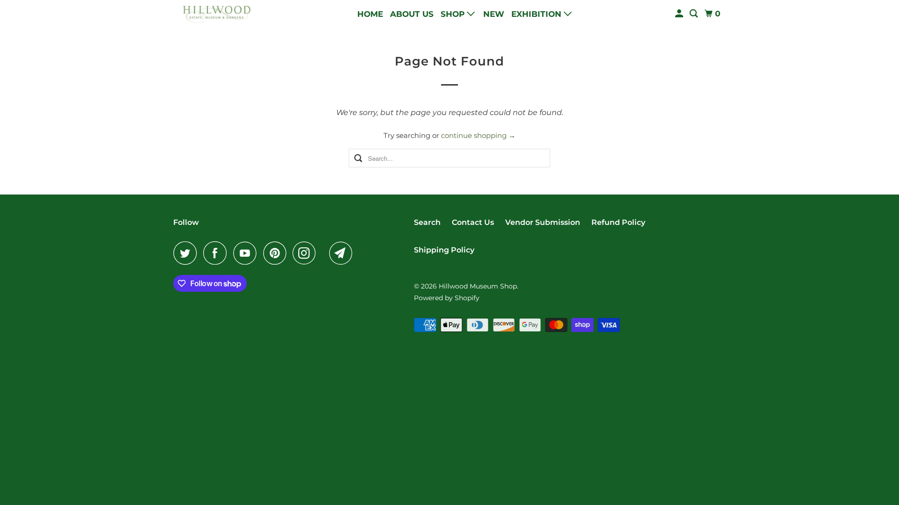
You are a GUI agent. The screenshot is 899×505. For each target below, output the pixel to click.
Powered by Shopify (446, 298)
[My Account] (679, 14)
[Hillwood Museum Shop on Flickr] (325, 253)
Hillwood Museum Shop (478, 286)
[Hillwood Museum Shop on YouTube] (247, 253)
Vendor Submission (542, 222)
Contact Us (473, 222)
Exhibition (537, 14)
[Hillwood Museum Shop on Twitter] (187, 253)
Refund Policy (618, 222)
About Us (412, 14)
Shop (454, 14)
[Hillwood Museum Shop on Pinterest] (277, 253)
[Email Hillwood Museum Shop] (343, 253)
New (493, 14)
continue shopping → (478, 135)
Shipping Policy (444, 249)
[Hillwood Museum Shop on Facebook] (217, 253)
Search (427, 222)
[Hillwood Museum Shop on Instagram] (307, 253)
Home (370, 14)
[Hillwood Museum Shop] (215, 13)
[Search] (694, 14)
